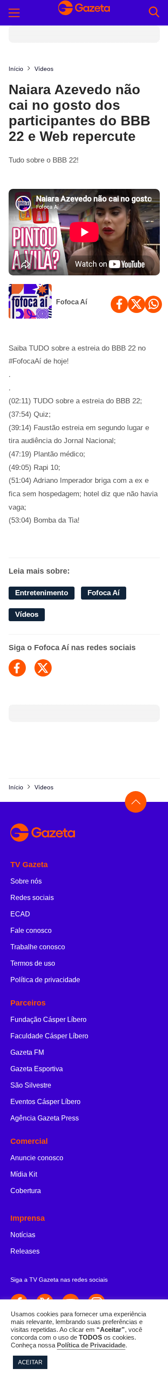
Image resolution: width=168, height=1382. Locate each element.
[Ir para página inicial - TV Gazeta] (84, 12)
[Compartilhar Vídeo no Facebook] (119, 304)
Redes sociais (32, 897)
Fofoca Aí (71, 302)
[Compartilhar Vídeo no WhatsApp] (153, 304)
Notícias (22, 1234)
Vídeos (26, 614)
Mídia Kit (23, 1174)
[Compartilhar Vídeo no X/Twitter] (136, 304)
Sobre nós (26, 881)
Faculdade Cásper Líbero (49, 1036)
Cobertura (25, 1190)
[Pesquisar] (154, 12)
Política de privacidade (45, 979)
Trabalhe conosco (37, 947)
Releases (25, 1251)
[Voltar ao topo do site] (135, 802)
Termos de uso (32, 963)
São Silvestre (30, 1085)
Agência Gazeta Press (44, 1118)
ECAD (20, 914)
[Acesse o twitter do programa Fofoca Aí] (43, 668)
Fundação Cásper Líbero (48, 1019)
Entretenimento (41, 593)
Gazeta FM (27, 1052)
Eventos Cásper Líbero (45, 1101)
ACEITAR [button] (30, 1362)
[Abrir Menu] (14, 13)
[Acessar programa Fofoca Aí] (30, 302)
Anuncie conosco (36, 1158)
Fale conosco (31, 930)
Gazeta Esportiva (36, 1068)
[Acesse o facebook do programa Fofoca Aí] (17, 668)
